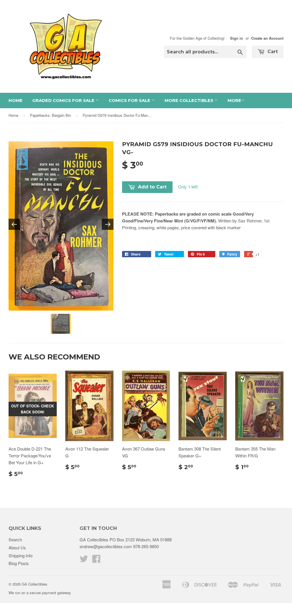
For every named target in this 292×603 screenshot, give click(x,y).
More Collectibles (189, 100)
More (234, 100)
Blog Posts (19, 563)
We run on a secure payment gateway (40, 592)
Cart (272, 51)
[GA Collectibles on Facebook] (96, 560)
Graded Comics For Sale (64, 100)
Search (15, 539)
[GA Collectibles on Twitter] (84, 560)
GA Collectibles (34, 584)
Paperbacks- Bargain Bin (50, 115)
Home (16, 100)
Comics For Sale (130, 100)
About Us (17, 547)
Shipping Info (21, 555)
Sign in (236, 38)
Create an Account (267, 38)
